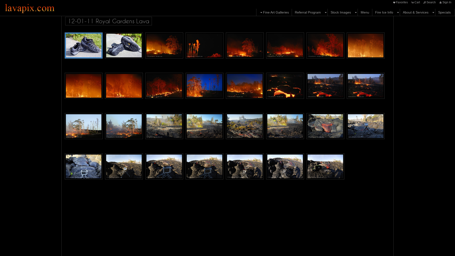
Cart (417, 2)
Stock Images (341, 12)
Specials (444, 12)
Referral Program (308, 12)
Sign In (446, 2)
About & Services (415, 12)
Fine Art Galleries (276, 12)
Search (431, 2)
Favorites (402, 2)
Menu (365, 12)
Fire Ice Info (384, 12)
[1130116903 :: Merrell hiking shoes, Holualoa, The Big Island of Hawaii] (83, 45)
